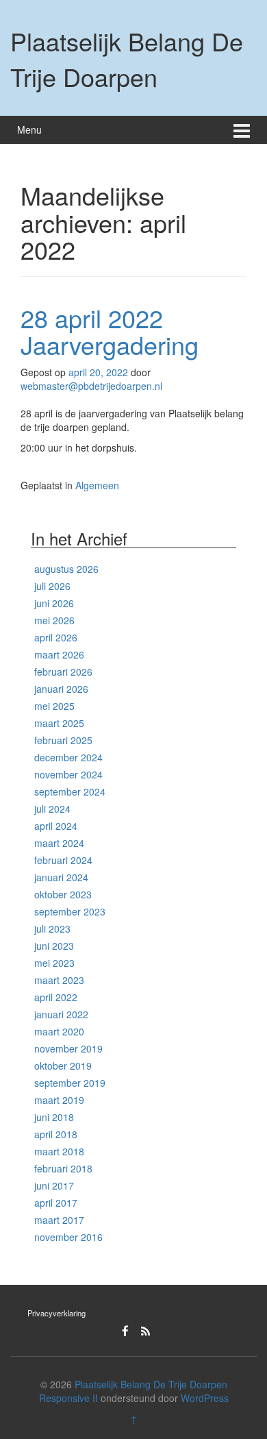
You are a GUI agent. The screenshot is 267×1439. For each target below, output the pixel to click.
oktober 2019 (63, 1065)
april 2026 (55, 637)
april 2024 (55, 826)
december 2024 (68, 757)
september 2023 (69, 911)
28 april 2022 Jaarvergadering (110, 331)
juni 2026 (54, 603)
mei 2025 (54, 706)
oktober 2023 (63, 894)
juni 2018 (54, 1117)
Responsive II (68, 1398)
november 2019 (68, 1048)
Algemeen (97, 485)
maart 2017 (59, 1220)
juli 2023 (52, 928)
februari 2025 (63, 740)
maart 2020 (59, 1031)
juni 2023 (54, 945)
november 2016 (68, 1237)
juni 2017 (54, 1185)
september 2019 (69, 1083)
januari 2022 (61, 1014)
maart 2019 (59, 1100)
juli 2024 (52, 808)
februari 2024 (63, 860)
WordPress (205, 1398)
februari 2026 (63, 671)
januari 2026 (61, 689)
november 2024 (68, 774)
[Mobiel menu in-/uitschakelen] (242, 130)
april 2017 (55, 1202)
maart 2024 (59, 843)
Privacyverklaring (56, 1312)
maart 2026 (59, 654)
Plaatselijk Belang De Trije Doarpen (126, 58)
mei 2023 (54, 963)
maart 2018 (59, 1151)
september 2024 (69, 791)
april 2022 (55, 997)
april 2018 (55, 1134)
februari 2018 (63, 1168)
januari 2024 (61, 877)
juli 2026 (52, 586)
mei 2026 (54, 620)
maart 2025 (59, 723)
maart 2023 (59, 980)
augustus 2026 (66, 569)
